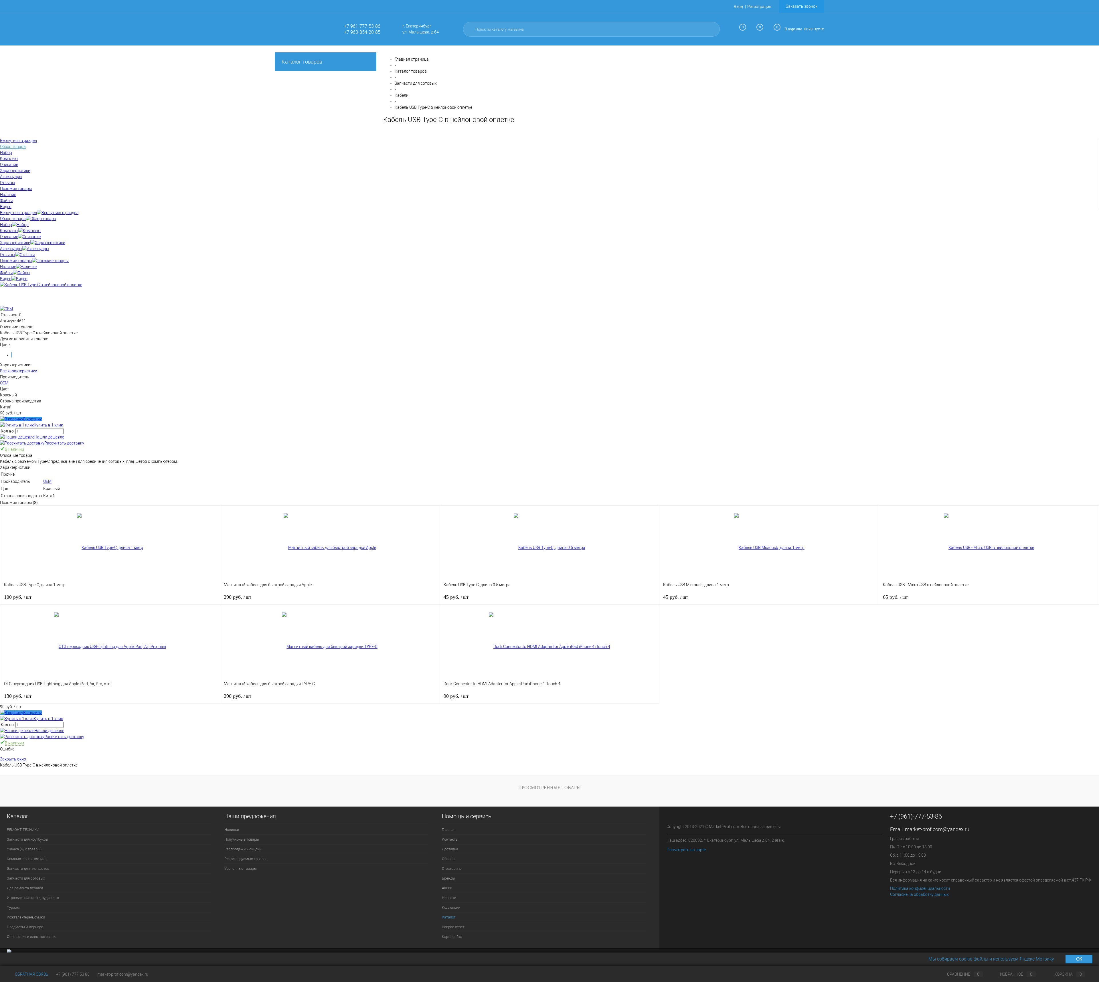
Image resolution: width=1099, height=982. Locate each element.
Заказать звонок (801, 6)
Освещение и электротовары (31, 936)
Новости (449, 898)
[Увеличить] (41, 284)
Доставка (450, 849)
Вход (738, 6)
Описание (9, 236)
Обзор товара (13, 218)
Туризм (13, 907)
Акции (447, 888)
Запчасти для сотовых (26, 878)
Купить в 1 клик (48, 425)
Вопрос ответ (453, 927)
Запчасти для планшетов (28, 868)
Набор (6, 224)
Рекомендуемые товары (245, 859)
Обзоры (448, 859)
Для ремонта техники (25, 888)
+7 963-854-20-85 (362, 32)
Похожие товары (16, 260)
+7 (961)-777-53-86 (916, 816)
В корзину (32, 419)
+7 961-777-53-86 (362, 26)
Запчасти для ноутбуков (27, 839)
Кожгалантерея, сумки (26, 917)
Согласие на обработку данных (919, 894)
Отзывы (7, 254)
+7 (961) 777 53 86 (73, 974)
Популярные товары (241, 839)
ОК (1079, 959)
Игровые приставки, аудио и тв (33, 898)
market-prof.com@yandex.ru (937, 829)
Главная (448, 829)
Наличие (8, 266)
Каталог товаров (302, 62)
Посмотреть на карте (686, 849)
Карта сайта (452, 936)
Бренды (448, 878)
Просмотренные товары (549, 787)
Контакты (450, 839)
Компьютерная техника (27, 859)
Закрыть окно (13, 759)
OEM (4, 383)
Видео (5, 278)
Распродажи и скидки (242, 849)
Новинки (231, 829)
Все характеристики (18, 371)
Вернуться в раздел (18, 212)
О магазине (452, 868)
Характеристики (15, 242)
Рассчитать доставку (64, 443)
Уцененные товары (240, 868)
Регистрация (759, 6)
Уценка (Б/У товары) (24, 849)
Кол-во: (8, 431)
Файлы (6, 272)
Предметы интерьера (25, 927)
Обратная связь (31, 974)
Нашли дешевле (49, 437)
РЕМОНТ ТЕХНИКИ (23, 829)
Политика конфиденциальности (920, 888)
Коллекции (451, 907)
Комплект (9, 230)
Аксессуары (11, 248)
